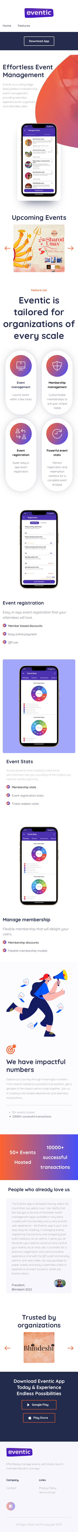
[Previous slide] (7, 248)
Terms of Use (47, 1492)
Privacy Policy (48, 1488)
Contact (11, 1488)
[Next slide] (70, 248)
